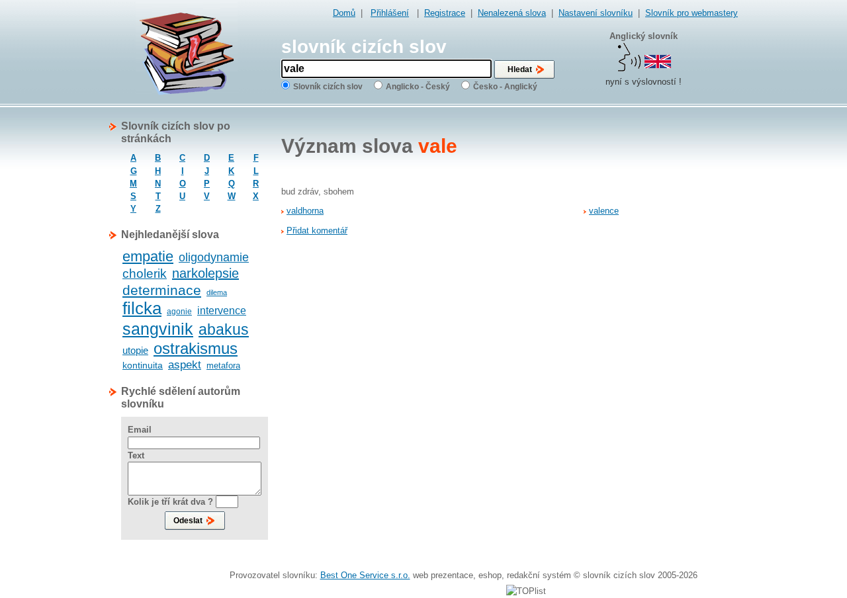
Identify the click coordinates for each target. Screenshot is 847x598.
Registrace (444, 13)
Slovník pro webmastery (691, 13)
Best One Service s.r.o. (365, 575)
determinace (161, 290)
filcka (141, 308)
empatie (147, 256)
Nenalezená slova (512, 13)
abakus (224, 329)
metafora (223, 365)
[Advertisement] (685, 318)
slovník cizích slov (364, 46)
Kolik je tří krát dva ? (170, 502)
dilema (216, 292)
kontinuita (142, 365)
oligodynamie (214, 257)
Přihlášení (390, 13)
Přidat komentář (317, 230)
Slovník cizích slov (328, 86)
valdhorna (305, 211)
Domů (344, 13)
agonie (179, 311)
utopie (135, 350)
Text (136, 455)
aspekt (184, 365)
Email (140, 430)
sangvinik (157, 329)
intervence (221, 310)
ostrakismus (196, 348)
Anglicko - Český (418, 86)
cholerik (144, 273)
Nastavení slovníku (595, 13)
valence (604, 211)
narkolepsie (205, 273)
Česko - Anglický (505, 86)
